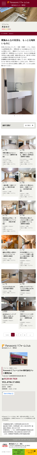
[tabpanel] (18, 91)
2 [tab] (17, 116)
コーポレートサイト (6, 451)
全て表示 (28, 125)
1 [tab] (14, 116)
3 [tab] (20, 116)
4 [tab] (22, 116)
